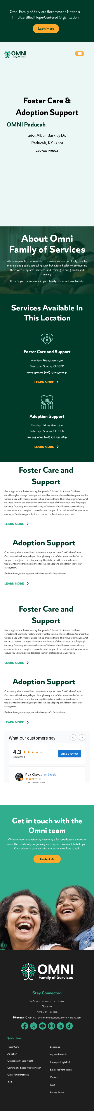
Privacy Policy (57, 1092)
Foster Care (13, 1047)
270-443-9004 (47, 150)
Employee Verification (61, 1069)
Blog (9, 1081)
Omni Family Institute (18, 1074)
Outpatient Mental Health (20, 1060)
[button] (79, 54)
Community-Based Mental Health (24, 1067)
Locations (55, 1047)
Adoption (12, 1053)
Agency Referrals (58, 1054)
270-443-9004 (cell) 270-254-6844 (47, 372)
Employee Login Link (60, 1062)
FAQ (52, 1085)
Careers (54, 1077)
